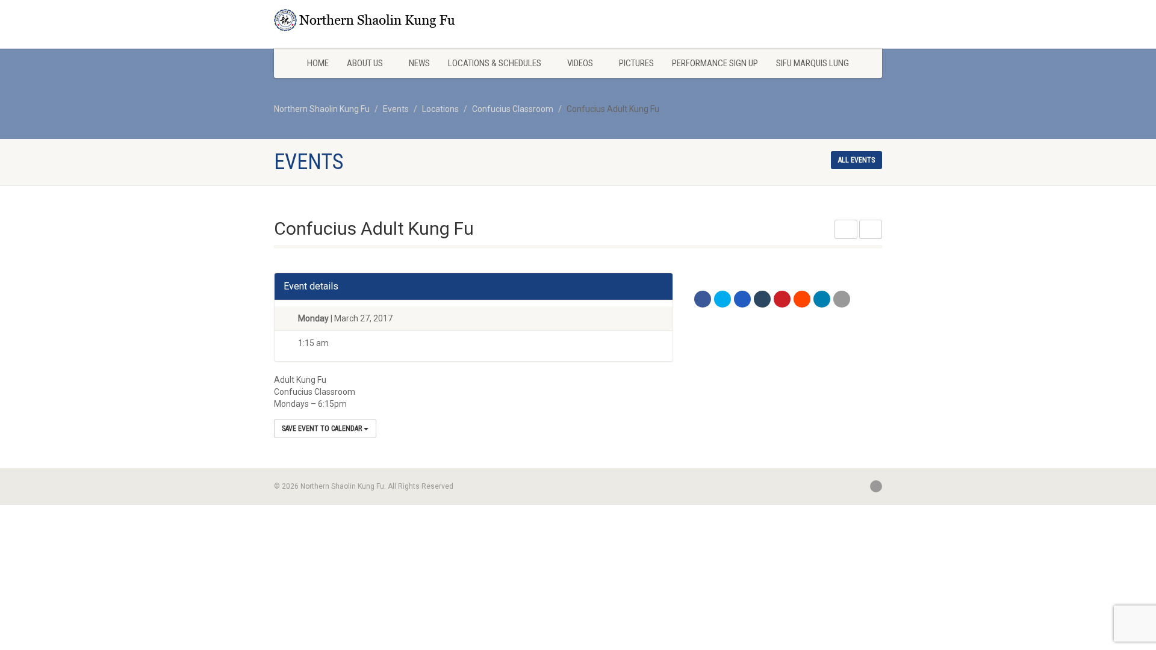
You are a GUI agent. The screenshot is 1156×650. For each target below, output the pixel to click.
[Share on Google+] (742, 299)
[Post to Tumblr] (762, 299)
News (419, 63)
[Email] (841, 299)
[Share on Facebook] (702, 299)
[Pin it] (782, 299)
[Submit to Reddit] (802, 299)
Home (318, 63)
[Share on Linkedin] (821, 299)
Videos (580, 63)
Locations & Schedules (494, 63)
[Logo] (369, 20)
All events (856, 160)
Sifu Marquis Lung (812, 63)
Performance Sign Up (715, 63)
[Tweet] (722, 299)
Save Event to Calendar (323, 428)
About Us (365, 63)
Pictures (636, 63)
